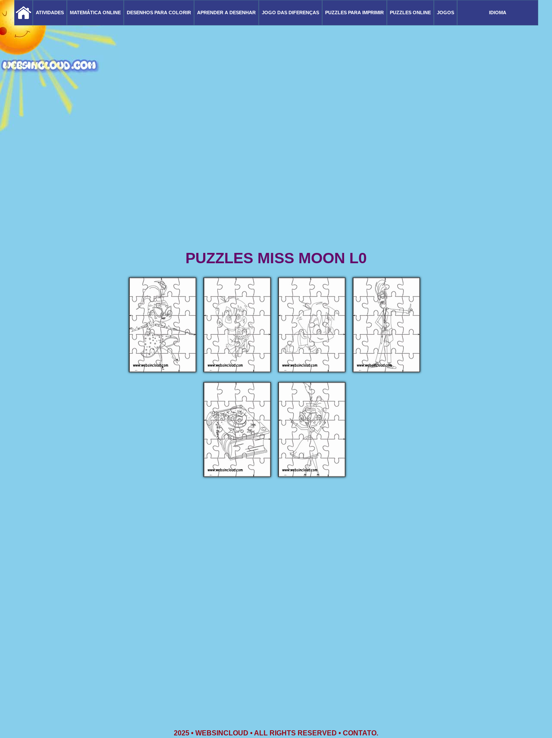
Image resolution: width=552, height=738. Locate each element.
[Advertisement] (276, 181)
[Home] (23, 13)
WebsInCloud (221, 733)
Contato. (360, 733)
